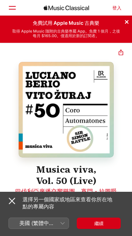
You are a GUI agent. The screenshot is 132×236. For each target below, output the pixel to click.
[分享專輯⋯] (121, 53)
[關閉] (126, 21)
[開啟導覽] (12, 8)
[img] (66, 7)
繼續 (98, 223)
